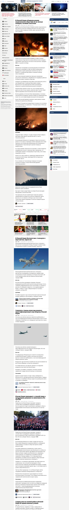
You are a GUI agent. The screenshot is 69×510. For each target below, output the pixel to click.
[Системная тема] (3, 1)
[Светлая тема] (1, 1)
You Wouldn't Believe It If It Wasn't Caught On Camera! (31, 234)
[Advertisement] (59, 121)
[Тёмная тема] (5, 1)
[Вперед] (67, 10)
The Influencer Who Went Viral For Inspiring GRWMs (42, 234)
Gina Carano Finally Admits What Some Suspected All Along (30, 223)
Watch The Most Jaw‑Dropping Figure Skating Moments (19, 223)
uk (63, 1)
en (65, 1)
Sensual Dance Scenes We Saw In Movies (19, 233)
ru (67, 1)
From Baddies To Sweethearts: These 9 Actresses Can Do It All (42, 223)
